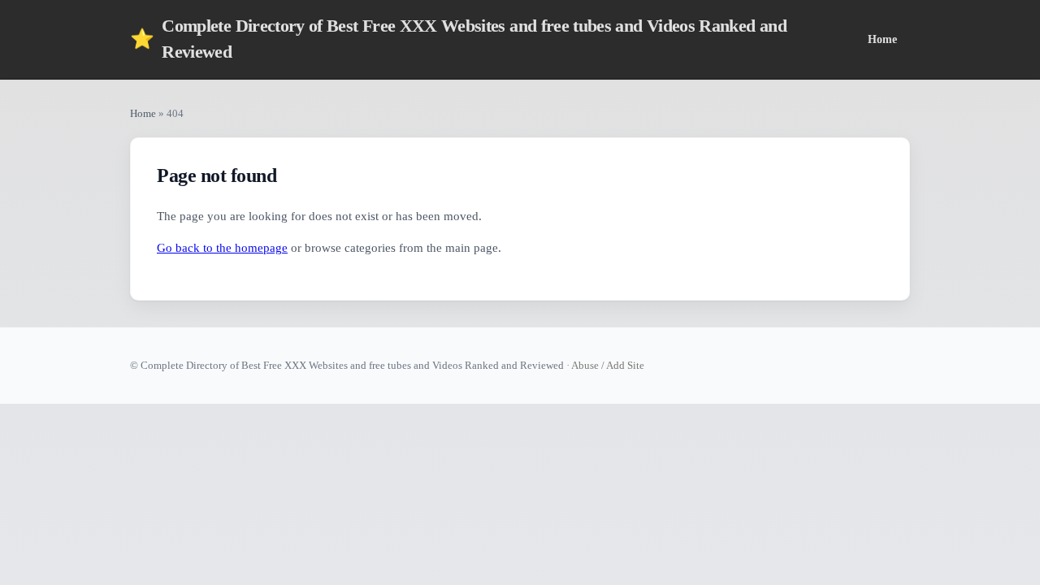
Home (882, 39)
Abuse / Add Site (607, 365)
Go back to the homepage (222, 247)
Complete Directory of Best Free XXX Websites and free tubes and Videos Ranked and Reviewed (458, 39)
